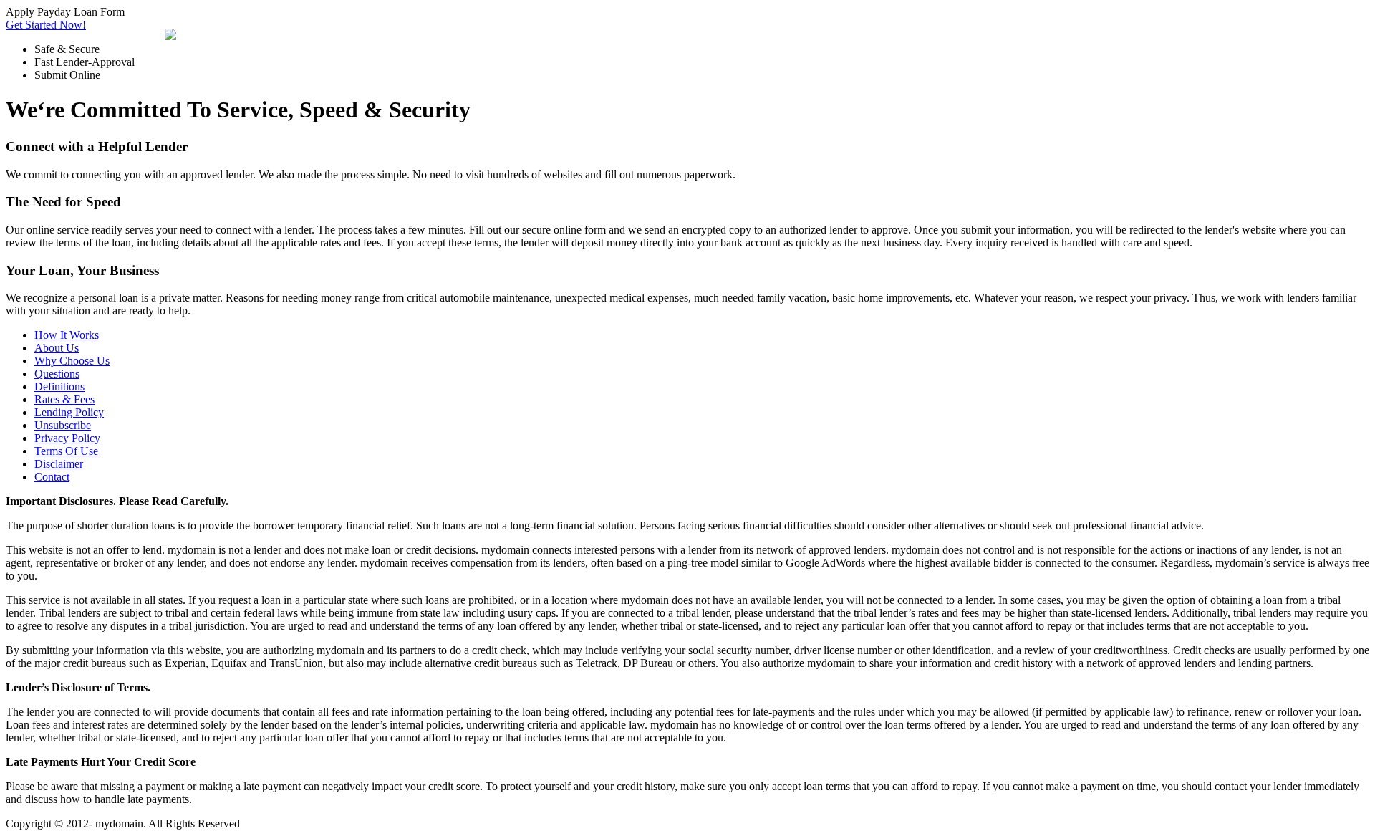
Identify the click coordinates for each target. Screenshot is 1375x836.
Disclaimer (58, 464)
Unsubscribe (62, 425)
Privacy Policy (67, 438)
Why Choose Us (72, 361)
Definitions (59, 386)
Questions (56, 373)
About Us (56, 348)
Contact (51, 477)
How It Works (66, 335)
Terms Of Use (66, 451)
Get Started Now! (46, 25)
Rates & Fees (64, 399)
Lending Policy (69, 412)
